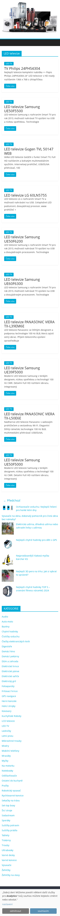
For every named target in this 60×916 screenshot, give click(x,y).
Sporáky (6, 820)
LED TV (9, 63)
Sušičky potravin (10, 825)
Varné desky (8, 855)
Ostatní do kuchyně (12, 780)
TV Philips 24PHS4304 (22, 68)
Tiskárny (6, 840)
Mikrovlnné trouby (11, 740)
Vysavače (6, 865)
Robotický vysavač (11, 790)
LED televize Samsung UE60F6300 (22, 281)
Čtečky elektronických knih (16, 641)
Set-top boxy (8, 805)
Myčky (5, 760)
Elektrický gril (9, 681)
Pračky (5, 785)
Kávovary (6, 711)
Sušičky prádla (9, 830)
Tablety (5, 835)
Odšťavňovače (9, 775)
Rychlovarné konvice (13, 795)
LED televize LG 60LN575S (25, 195)
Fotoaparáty (8, 686)
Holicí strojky (8, 706)
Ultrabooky (7, 850)
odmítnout (15, 910)
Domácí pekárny (10, 656)
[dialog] (30, 902)
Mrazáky (6, 755)
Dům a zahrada (10, 661)
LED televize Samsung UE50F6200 (22, 238)
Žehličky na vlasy (11, 875)
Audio (5, 616)
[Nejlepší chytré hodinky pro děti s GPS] (8, 545)
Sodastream (8, 815)
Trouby (5, 845)
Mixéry (5, 745)
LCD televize (8, 720)
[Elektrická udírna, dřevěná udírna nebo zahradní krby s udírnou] (8, 530)
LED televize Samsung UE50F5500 (22, 108)
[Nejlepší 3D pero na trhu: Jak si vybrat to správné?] (8, 577)
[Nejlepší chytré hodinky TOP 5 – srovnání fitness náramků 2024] (8, 592)
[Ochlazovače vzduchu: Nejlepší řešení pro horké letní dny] (8, 509)
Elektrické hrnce (10, 666)
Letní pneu (7, 735)
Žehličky (6, 870)
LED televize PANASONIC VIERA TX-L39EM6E (29, 323)
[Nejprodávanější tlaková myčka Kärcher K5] (8, 561)
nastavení (7, 904)
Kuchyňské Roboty (11, 716)
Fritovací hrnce (10, 691)
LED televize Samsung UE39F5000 (22, 369)
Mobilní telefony (10, 750)
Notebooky (7, 770)
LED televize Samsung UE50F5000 (22, 461)
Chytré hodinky (10, 631)
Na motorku (8, 765)
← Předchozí (11, 500)
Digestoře (7, 646)
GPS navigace (9, 696)
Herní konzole (9, 701)
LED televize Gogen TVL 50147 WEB (28, 151)
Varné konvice (9, 860)
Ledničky (6, 730)
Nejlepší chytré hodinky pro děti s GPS (36, 539)
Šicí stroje (7, 810)
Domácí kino (8, 651)
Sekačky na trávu (11, 800)
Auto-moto (7, 621)
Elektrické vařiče (10, 676)
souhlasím (43, 910)
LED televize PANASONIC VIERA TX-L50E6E (29, 415)
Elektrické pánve (10, 671)
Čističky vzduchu (11, 636)
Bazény (5, 626)
